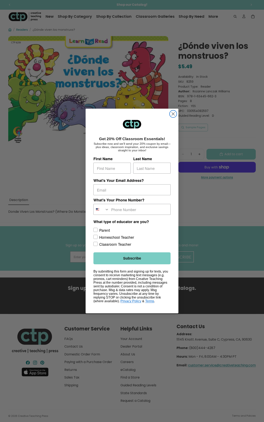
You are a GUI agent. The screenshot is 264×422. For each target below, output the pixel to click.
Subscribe (132, 258)
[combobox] (101, 209)
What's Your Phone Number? (118, 200)
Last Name (142, 158)
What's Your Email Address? (118, 180)
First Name (103, 158)
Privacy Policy (130, 301)
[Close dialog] (173, 114)
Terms (149, 301)
